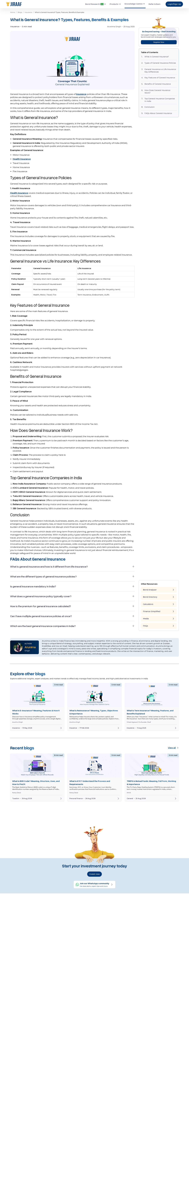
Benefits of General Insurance (158, 84)
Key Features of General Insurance (160, 77)
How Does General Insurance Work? (157, 91)
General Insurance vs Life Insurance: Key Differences (160, 70)
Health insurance (19, 193)
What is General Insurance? (157, 56)
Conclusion (150, 107)
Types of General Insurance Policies (160, 63)
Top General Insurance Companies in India (160, 99)
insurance (81, 94)
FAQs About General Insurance (158, 113)
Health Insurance (22, 159)
